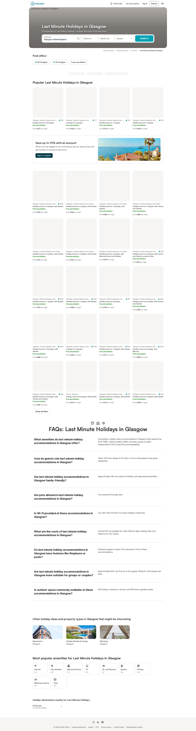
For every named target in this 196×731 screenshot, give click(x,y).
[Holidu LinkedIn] (98, 722)
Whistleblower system (134, 727)
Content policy (119, 727)
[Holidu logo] (42, 4)
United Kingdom (122, 50)
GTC (97, 727)
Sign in (145, 4)
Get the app (117, 4)
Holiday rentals (108, 50)
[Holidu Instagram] (93, 722)
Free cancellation (78, 62)
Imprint (90, 727)
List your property (132, 4)
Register (154, 4)
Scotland (134, 50)
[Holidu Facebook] (102, 722)
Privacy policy (106, 727)
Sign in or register (44, 155)
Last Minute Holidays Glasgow (151, 50)
